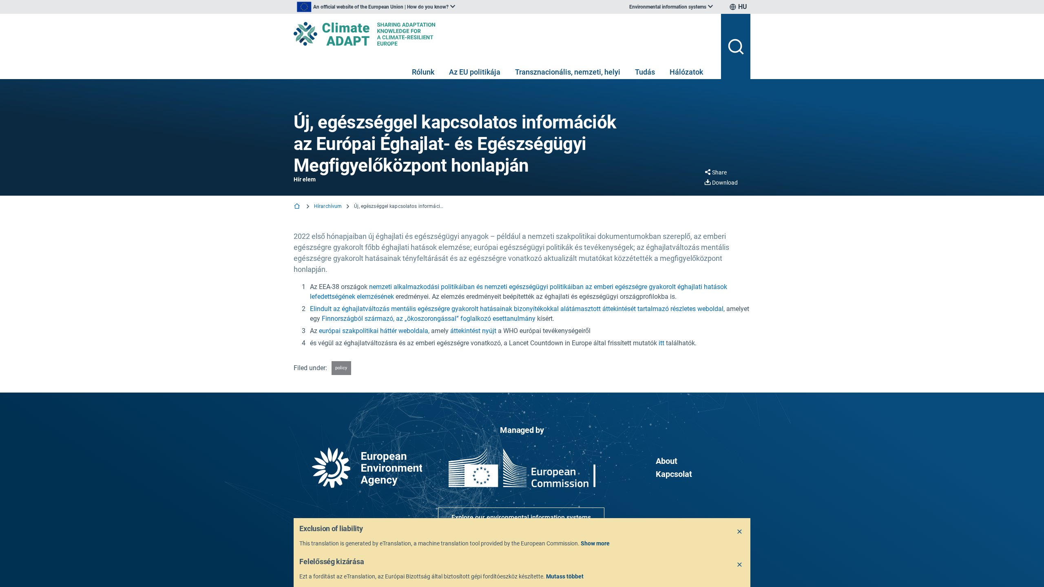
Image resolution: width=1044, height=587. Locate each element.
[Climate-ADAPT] (504, 34)
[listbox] (376, 7)
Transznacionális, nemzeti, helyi (567, 72)
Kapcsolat (674, 474)
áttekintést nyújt (473, 331)
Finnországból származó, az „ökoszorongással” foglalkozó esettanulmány (428, 318)
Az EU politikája (474, 72)
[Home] (298, 207)
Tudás (645, 72)
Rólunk (423, 72)
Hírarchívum (328, 206)
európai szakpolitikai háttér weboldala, (374, 331)
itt (661, 343)
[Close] (740, 532)
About (666, 461)
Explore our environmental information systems (521, 517)
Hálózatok (686, 72)
